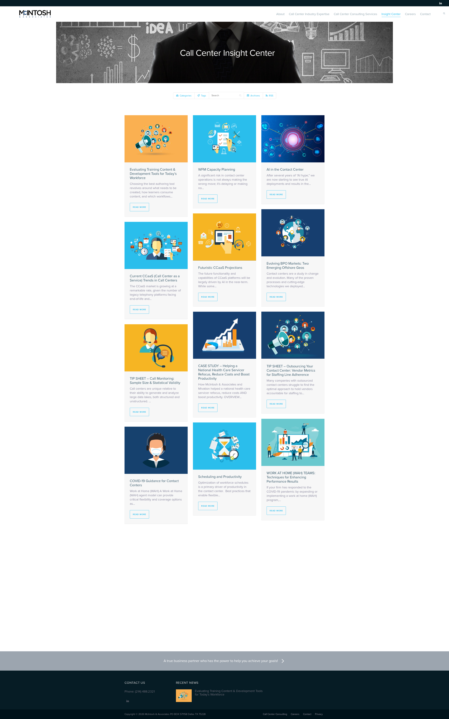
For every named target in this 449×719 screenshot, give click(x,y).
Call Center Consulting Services (355, 14)
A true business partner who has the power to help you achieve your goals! (221, 661)
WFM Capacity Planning (216, 169)
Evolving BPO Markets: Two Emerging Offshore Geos (288, 265)
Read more (139, 207)
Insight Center (391, 14)
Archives (255, 95)
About (280, 14)
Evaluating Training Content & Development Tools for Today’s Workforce (153, 173)
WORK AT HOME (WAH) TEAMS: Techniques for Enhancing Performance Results (291, 477)
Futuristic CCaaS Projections (220, 268)
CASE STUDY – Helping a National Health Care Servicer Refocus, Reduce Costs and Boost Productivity (224, 372)
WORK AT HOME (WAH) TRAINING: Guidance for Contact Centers (223, 579)
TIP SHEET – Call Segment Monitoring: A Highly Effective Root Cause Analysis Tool (289, 584)
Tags (203, 95)
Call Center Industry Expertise (309, 14)
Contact (425, 14)
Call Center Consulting (275, 714)
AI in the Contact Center (285, 169)
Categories (186, 95)
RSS (271, 95)
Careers (410, 14)
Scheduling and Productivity (220, 477)
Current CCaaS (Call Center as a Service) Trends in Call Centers (155, 278)
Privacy (319, 714)
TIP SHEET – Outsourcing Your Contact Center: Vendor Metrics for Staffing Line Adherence (291, 370)
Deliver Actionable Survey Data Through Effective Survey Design (155, 586)
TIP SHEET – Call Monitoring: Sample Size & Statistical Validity (155, 381)
